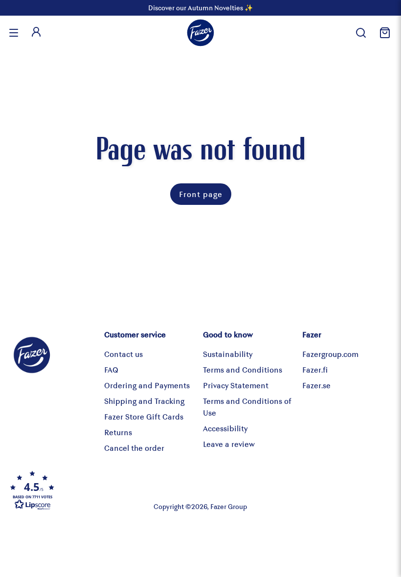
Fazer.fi (315, 369)
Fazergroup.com (330, 353)
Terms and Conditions (242, 369)
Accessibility (225, 428)
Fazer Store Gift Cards (143, 416)
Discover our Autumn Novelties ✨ (200, 7)
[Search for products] (361, 33)
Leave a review (229, 443)
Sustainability (227, 353)
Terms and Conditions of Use (247, 406)
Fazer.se (316, 385)
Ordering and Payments (147, 385)
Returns (118, 432)
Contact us (123, 353)
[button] (72, 490)
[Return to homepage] (200, 33)
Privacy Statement (235, 385)
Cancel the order (134, 447)
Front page (201, 194)
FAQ (111, 369)
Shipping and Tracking (144, 400)
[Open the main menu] (13, 33)
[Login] (36, 33)
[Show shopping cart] (383, 33)
